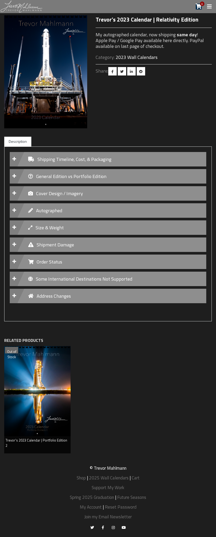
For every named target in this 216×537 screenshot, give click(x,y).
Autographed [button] (48, 210)
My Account (91, 507)
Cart (136, 477)
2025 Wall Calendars (109, 477)
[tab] (108, 159)
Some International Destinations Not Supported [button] (83, 278)
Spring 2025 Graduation (92, 497)
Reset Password (120, 507)
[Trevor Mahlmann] (21, 6)
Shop (81, 477)
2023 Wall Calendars (137, 57)
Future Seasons (131, 497)
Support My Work (108, 487)
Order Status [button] (49, 261)
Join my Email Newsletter (108, 516)
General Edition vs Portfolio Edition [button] (70, 176)
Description (18, 141)
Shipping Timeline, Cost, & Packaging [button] (73, 159)
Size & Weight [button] (49, 227)
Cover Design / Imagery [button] (59, 193)
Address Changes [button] (53, 296)
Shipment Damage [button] (55, 244)
